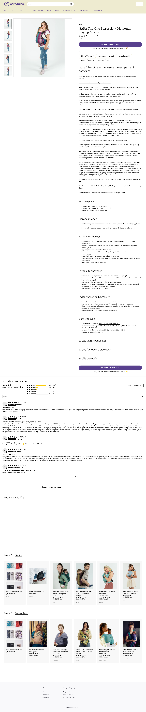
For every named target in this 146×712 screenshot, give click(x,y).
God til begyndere (69, 697)
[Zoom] (43, 48)
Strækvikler (37, 11)
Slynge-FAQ (67, 692)
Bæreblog (97, 11)
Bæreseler (9, 11)
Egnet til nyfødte (68, 694)
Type (81, 52)
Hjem (80, 24)
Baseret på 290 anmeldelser (12, 387)
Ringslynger (53, 11)
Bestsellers (21, 613)
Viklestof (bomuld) (87, 56)
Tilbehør (84, 11)
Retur (43, 692)
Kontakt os (45, 697)
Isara (80, 38)
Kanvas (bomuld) (124, 56)
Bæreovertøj (69, 11)
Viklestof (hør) (103, 60)
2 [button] (70, 477)
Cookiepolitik (46, 694)
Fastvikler (23, 11)
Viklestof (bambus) (87, 60)
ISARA (18, 555)
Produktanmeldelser (51, 487)
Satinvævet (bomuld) (106, 56)
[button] (83, 36)
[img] (12, 403)
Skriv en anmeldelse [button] (135, 386)
